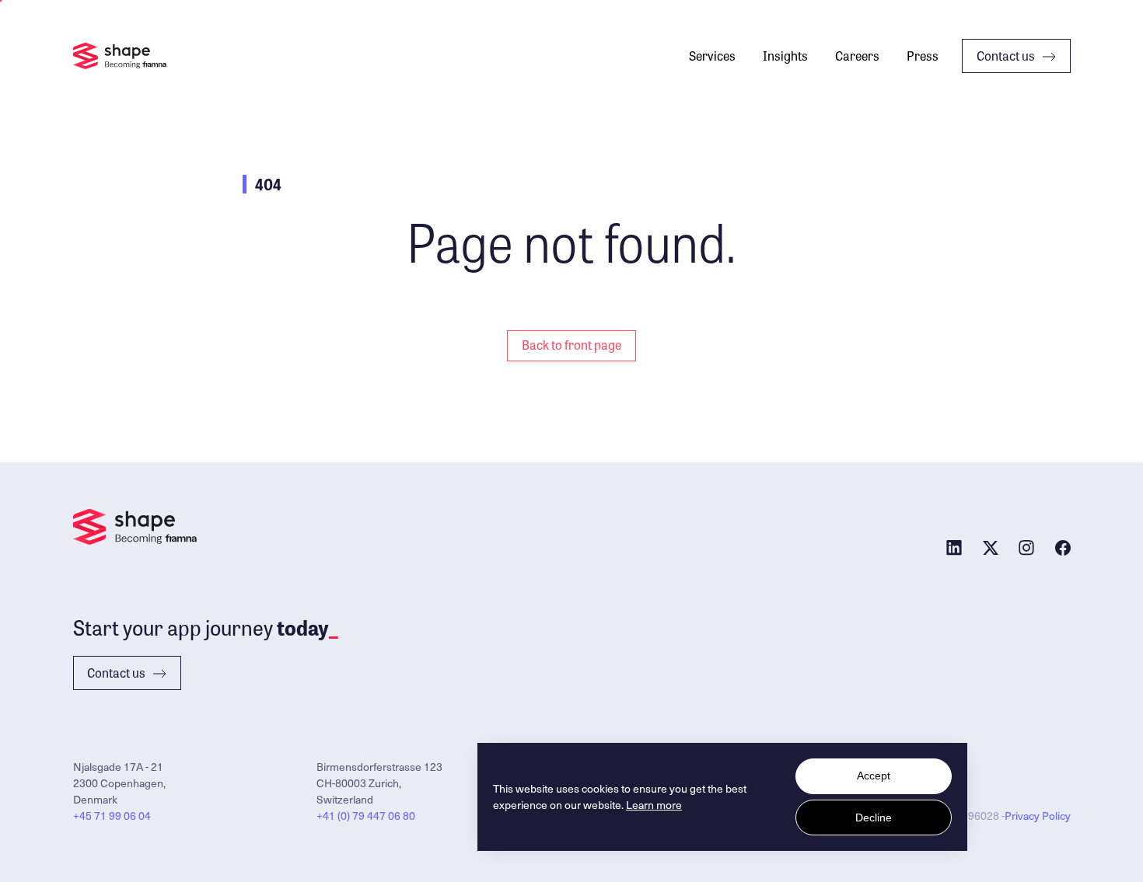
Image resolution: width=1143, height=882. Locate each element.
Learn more (654, 804)
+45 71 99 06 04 (112, 815)
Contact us (1006, 55)
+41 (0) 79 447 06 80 (365, 815)
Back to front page (571, 345)
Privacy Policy (1038, 815)
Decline (873, 817)
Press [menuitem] (923, 55)
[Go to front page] (119, 56)
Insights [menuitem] (785, 55)
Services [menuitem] (712, 55)
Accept (873, 775)
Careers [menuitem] (857, 55)
